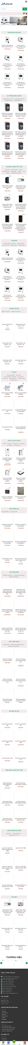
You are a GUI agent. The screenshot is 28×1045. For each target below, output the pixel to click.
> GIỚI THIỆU (3, 1038)
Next (25, 20)
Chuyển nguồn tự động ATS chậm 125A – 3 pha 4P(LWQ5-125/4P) (21, 187)
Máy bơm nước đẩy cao (8, 575)
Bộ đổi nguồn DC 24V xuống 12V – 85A (20, 325)
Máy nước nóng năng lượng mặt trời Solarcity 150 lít (7, 681)
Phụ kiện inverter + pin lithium (9, 243)
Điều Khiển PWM (13, 511)
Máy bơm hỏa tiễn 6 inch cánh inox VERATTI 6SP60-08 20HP (7, 611)
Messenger (8, 1044)
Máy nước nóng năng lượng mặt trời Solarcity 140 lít (21, 681)
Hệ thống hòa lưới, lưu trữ (8, 98)
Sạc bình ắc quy (14, 711)
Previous (3, 20)
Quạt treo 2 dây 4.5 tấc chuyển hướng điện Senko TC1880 (7, 868)
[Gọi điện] (14, 1041)
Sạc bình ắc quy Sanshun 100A (20, 742)
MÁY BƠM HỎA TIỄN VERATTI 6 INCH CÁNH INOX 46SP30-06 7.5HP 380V (20, 592)
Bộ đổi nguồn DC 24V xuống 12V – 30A (7, 361)
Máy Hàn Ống (6, 644)
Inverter (14, 240)
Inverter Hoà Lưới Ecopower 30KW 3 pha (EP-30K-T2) (21, 47)
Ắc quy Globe (20, 376)
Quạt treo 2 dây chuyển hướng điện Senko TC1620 (7, 885)
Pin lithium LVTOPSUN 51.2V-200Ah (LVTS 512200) (20, 480)
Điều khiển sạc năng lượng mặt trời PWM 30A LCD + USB (20, 560)
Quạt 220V (9, 833)
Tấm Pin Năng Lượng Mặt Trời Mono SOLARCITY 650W (7, 187)
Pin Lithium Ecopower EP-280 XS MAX (20, 497)
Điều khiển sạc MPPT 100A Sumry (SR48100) (20, 542)
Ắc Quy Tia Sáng (21, 378)
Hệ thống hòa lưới (9, 100)
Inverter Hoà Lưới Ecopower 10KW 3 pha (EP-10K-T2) (21, 84)
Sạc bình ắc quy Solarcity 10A (20, 724)
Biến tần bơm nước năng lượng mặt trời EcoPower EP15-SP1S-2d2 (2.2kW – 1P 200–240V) (7, 134)
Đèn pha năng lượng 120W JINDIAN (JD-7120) (20, 819)
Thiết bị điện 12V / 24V (13, 835)
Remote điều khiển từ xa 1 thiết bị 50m (7, 929)
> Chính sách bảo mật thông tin (8, 1029)
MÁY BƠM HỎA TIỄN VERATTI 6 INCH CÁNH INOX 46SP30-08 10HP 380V (7, 592)
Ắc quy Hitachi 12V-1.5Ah (7, 427)
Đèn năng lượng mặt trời (14, 770)
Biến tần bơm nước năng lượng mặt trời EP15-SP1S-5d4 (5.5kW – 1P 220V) (7, 115)
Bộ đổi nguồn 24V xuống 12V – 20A (20, 361)
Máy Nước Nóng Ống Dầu (13, 646)
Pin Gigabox (9, 445)
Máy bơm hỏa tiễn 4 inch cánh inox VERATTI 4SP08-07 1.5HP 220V (20, 630)
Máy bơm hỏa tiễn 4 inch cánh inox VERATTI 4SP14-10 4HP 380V (7, 630)
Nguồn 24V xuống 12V (16, 311)
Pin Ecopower (15, 443)
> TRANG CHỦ (4, 1039)
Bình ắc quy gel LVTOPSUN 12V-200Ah (20, 393)
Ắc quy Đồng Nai (12, 378)
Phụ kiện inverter (21, 245)
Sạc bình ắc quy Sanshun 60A (7, 410)
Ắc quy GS (18, 375)
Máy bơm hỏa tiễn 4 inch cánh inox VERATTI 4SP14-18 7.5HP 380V (20, 611)
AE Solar (20, 169)
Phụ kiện (14, 897)
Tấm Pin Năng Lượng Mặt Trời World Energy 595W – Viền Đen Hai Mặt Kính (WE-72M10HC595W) (7, 226)
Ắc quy (14, 372)
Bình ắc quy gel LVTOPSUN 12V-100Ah (7, 393)
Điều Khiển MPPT (5, 511)
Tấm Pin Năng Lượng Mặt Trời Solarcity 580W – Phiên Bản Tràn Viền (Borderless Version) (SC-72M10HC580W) (20, 227)
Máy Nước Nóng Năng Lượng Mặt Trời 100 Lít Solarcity (20, 701)
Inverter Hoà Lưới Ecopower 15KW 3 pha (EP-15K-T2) (20, 65)
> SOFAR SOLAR (4, 1016)
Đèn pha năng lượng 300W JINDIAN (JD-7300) (7, 802)
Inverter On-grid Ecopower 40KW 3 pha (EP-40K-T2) (7, 46)
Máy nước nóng (14, 641)
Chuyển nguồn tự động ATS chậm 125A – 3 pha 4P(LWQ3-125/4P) (7, 206)
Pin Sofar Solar (17, 445)
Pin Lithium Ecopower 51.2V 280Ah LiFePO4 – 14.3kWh (7, 460)
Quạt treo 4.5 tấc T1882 (21, 848)
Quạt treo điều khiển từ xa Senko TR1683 (20, 885)
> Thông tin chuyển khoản (6, 1030)
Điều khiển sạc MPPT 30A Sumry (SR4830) (20, 525)
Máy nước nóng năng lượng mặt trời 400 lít (7, 659)
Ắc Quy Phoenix (13, 380)
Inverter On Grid (5, 245)
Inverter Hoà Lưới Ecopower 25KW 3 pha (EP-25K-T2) (7, 65)
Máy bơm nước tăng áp (19, 575)
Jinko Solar (7, 169)
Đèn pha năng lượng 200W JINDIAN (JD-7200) (7, 819)
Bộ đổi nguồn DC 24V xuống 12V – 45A (20, 344)
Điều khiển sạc (14, 509)
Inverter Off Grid (20, 243)
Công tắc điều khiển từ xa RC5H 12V (20, 946)
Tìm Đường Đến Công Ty (3, 1044)
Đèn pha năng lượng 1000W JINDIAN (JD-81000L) (7, 784)
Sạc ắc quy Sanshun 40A (7, 758)
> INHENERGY (4, 1019)
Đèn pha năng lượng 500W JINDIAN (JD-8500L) (20, 783)
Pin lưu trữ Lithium (14, 440)
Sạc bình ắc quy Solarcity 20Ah (7, 742)
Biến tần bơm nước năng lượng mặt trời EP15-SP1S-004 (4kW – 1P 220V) (20, 115)
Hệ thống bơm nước (18, 100)
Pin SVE (4, 443)
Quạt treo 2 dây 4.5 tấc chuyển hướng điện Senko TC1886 (7, 849)
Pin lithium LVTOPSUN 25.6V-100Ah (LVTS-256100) (7, 480)
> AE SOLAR (3, 1011)
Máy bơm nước (14, 572)
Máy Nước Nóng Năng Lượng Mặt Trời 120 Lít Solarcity (7, 701)
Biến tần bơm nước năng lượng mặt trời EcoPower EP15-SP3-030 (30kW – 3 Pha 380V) (20, 154)
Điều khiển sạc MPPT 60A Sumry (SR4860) (7, 542)
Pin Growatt (22, 443)
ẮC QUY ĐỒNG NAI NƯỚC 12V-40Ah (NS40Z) (20, 410)
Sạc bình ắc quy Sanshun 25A (20, 759)
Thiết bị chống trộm (16, 833)
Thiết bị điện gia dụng (14, 830)
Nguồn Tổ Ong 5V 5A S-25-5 (7, 325)
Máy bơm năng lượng (13, 576)
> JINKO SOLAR (4, 1012)
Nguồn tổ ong (14, 308)
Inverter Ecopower (14, 32)
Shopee (25, 1044)
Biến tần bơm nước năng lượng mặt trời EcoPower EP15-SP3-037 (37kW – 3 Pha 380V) (7, 154)
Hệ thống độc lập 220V (20, 98)
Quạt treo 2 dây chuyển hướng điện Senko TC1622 (20, 867)
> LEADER (3, 1017)
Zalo (19, 1044)
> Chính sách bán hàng (6, 1026)
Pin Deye (9, 443)
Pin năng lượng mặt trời (14, 166)
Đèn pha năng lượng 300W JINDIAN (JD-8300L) (20, 802)
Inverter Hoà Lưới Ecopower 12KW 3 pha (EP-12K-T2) (7, 84)
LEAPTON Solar (14, 169)
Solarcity (8, 173)
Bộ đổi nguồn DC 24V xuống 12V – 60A (7, 344)
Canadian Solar (5, 171)
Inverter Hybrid (13, 245)
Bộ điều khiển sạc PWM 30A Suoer (7, 559)
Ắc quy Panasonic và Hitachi (10, 376)
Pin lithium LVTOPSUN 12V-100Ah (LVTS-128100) (7, 497)
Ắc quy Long (5, 378)
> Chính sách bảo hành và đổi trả (8, 1027)
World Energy (13, 171)
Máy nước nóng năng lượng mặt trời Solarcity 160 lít (21, 660)
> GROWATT (3, 1014)
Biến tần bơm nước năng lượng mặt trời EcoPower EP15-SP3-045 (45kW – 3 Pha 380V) (20, 134)
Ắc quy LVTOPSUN (11, 375)
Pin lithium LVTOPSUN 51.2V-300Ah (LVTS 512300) (20, 460)
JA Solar (19, 171)
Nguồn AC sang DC (6, 311)
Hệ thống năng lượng (14, 96)
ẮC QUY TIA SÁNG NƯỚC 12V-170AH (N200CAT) (20, 427)
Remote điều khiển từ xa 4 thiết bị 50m (7, 946)
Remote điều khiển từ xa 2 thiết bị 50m (20, 929)
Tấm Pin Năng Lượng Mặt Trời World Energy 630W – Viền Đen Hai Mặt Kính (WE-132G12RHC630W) (20, 206)
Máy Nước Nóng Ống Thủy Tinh (17, 644)
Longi (24, 171)
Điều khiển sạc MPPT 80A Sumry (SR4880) (7, 525)
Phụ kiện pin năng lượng (16, 173)
